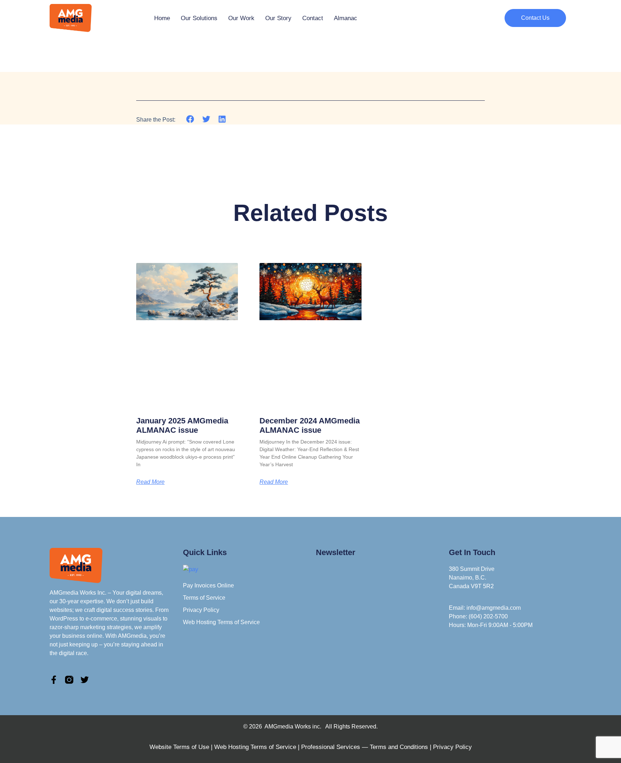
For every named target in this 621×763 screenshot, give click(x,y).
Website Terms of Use (179, 747)
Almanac (345, 18)
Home (162, 18)
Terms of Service (204, 598)
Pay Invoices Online (208, 585)
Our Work (241, 18)
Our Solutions (199, 18)
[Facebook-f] (54, 680)
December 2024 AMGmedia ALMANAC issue (309, 425)
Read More (150, 482)
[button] (190, 119)
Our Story (278, 18)
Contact (312, 18)
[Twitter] (84, 680)
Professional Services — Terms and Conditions (364, 747)
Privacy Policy (201, 610)
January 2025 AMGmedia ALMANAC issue (182, 425)
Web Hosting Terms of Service (221, 622)
